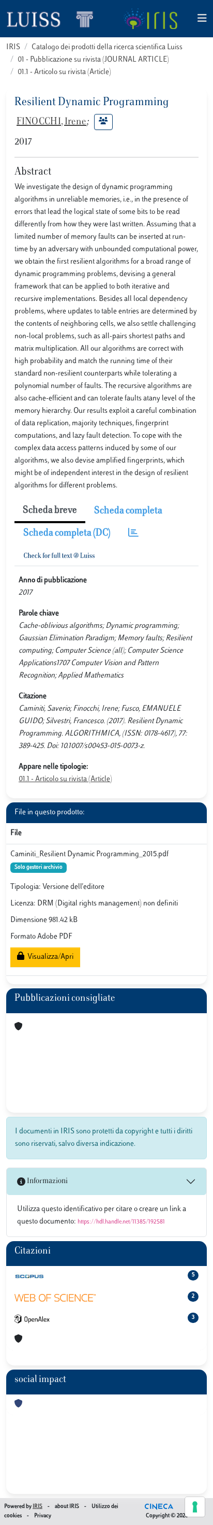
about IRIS (67, 1506)
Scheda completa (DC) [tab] (67, 533)
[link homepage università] (150, 18)
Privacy (42, 1516)
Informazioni (46, 1181)
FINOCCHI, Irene (51, 122)
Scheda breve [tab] (50, 510)
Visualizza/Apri (48, 957)
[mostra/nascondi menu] (202, 19)
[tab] (133, 534)
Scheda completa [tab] (128, 511)
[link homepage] (54, 18)
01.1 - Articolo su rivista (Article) (64, 72)
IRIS (13, 47)
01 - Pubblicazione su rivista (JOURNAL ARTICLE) (93, 60)
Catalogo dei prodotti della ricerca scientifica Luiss (107, 47)
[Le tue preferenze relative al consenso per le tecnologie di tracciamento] (195, 1507)
